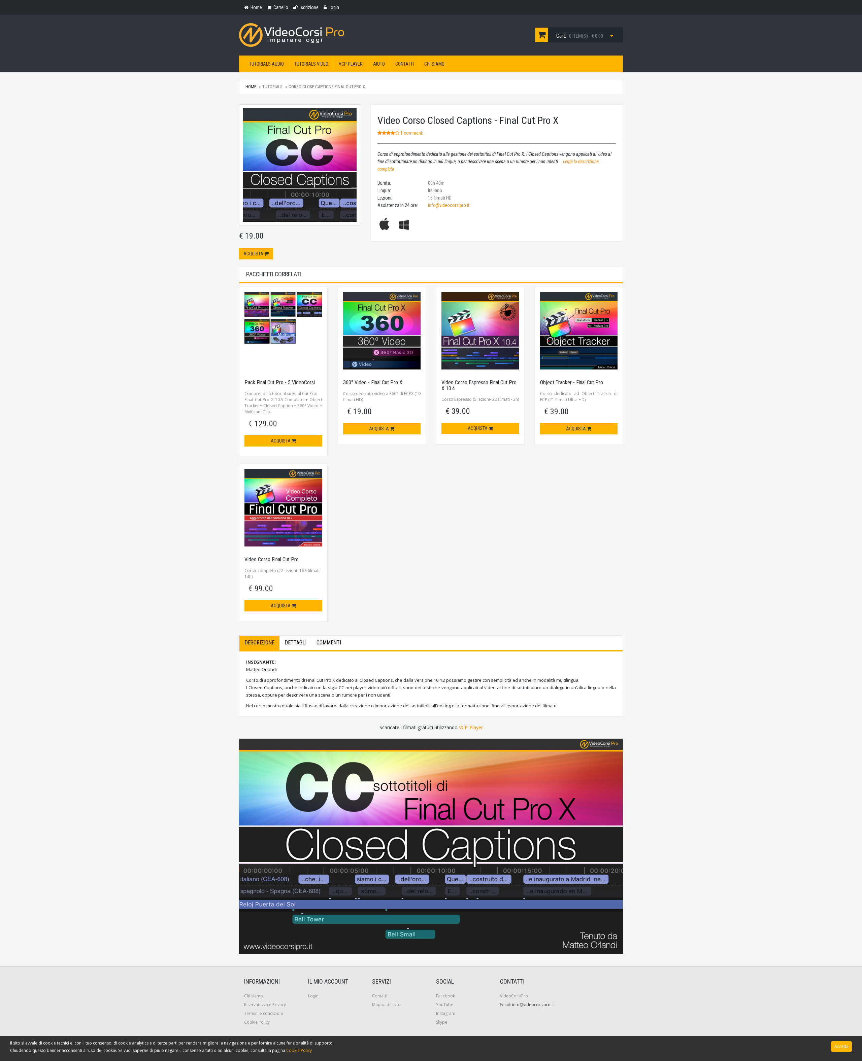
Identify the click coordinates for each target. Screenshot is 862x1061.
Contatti (404, 64)
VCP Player (351, 64)
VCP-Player (471, 727)
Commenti (329, 642)
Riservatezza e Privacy (265, 1004)
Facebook (445, 996)
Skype (441, 1022)
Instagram (445, 1013)
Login (313, 996)
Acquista (253, 253)
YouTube (444, 1004)
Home (250, 86)
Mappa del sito (386, 1004)
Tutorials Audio (266, 64)
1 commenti (411, 133)
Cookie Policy (257, 1022)
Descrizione (259, 642)
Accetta (841, 1046)
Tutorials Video (311, 64)
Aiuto (379, 64)
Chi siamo (434, 64)
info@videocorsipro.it (448, 205)
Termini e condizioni (263, 1013)
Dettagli (295, 642)
